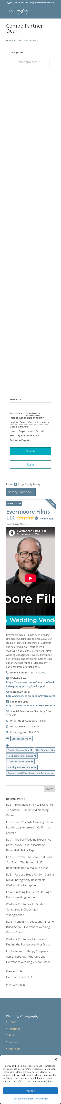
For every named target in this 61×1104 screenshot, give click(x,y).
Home (9, 40)
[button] (56, 1059)
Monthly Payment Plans (25, 435)
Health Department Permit (27, 431)
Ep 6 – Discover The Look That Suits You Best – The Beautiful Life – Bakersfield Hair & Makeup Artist (29, 862)
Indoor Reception (21, 417)
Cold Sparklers (19, 426)
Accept (31, 1090)
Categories (16, 52)
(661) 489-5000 (38, 672)
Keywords (16, 399)
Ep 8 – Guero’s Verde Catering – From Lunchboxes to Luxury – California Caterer (30, 827)
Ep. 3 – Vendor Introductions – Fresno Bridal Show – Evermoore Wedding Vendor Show (30, 927)
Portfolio (14, 1029)
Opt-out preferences (23, 1098)
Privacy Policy (41, 1098)
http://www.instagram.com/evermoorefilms (33, 696)
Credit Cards (27, 422)
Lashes (14, 422)
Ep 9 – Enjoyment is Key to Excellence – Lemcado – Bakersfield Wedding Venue (29, 810)
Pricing (12, 1035)
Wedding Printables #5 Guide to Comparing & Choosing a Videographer (26, 909)
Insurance (43, 422)
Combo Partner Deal (26, 40)
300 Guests (33, 413)
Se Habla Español (20, 440)
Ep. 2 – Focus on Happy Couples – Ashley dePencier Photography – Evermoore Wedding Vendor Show (28, 956)
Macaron (38, 417)
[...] (39, 666)
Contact (13, 1042)
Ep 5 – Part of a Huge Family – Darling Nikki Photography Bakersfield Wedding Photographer (30, 880)
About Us (14, 1049)
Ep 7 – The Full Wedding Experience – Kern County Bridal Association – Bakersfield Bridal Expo (29, 845)
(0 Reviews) (47, 518)
